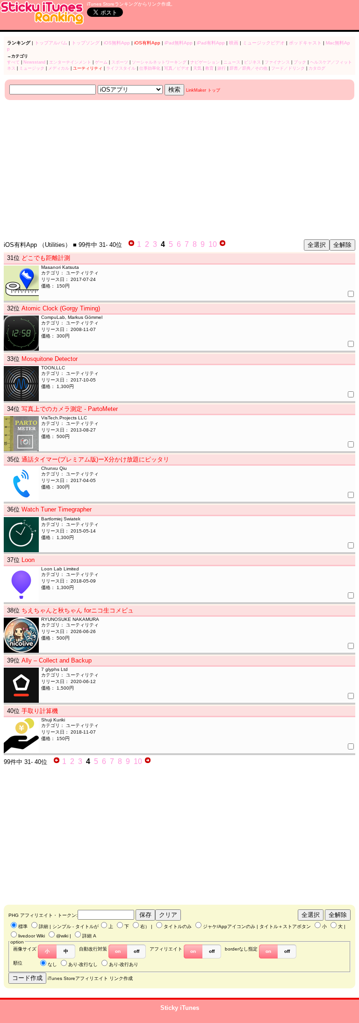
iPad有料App (211, 42)
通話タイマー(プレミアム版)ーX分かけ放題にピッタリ (95, 459)
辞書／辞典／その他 (248, 68)
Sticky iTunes (179, 1007)
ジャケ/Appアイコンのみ (229, 926)
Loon (28, 559)
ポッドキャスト (305, 42)
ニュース (231, 62)
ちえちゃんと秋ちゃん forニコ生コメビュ (78, 610)
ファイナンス (277, 62)
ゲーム (101, 62)
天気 (197, 68)
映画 (233, 42)
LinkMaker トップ (203, 90)
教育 (209, 68)
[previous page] (131, 244)
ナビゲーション (205, 62)
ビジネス (252, 62)
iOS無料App (117, 42)
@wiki (62, 935)
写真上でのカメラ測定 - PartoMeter (70, 408)
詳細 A (89, 935)
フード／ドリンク (288, 68)
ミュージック (31, 68)
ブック (300, 62)
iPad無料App (179, 42)
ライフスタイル (121, 68)
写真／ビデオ (176, 68)
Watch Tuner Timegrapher (57, 509)
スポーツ (119, 62)
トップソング (86, 42)
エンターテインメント (70, 62)
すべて (13, 62)
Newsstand (34, 62)
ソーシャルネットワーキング (159, 62)
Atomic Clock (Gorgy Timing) (61, 308)
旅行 (221, 68)
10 (212, 244)
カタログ (317, 68)
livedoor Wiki (31, 935)
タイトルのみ (178, 926)
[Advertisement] (179, 170)
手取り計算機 (40, 710)
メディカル (58, 68)
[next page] (222, 244)
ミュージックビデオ (264, 42)
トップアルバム (51, 42)
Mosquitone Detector (50, 358)
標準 (23, 926)
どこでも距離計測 (46, 257)
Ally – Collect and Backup (57, 660)
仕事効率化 (149, 68)
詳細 (43, 926)
